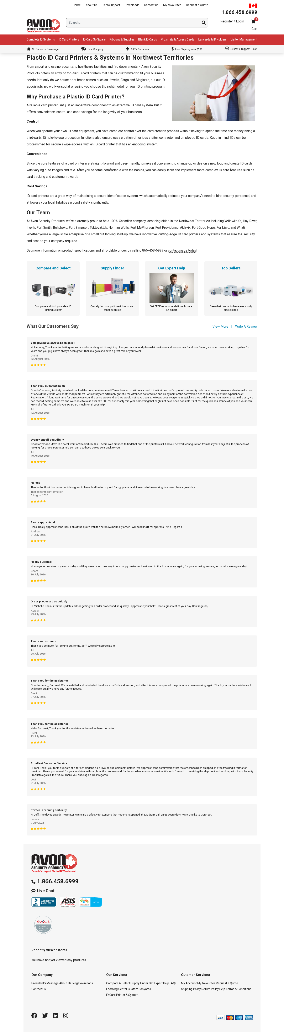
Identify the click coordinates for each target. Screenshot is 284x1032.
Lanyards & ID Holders (212, 39)
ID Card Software (94, 39)
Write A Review (246, 326)
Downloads (132, 5)
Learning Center (116, 989)
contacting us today (182, 250)
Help (222, 989)
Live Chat (45, 890)
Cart (254, 29)
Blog (75, 983)
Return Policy (210, 989)
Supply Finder (139, 983)
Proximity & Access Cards (177, 39)
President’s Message (45, 983)
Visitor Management (244, 39)
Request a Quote (197, 5)
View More (220, 326)
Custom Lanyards (139, 989)
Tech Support (111, 5)
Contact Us (151, 5)
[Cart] (253, 21)
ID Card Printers (69, 39)
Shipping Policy (191, 989)
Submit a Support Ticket (243, 49)
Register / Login (232, 21)
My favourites (172, 5)
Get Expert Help (159, 983)
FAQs (173, 983)
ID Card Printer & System (122, 994)
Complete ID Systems (41, 39)
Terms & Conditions (238, 989)
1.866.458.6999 (58, 881)
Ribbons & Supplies (122, 39)
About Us (91, 5)
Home (77, 5)
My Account (189, 983)
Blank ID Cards (147, 39)
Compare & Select (118, 983)
